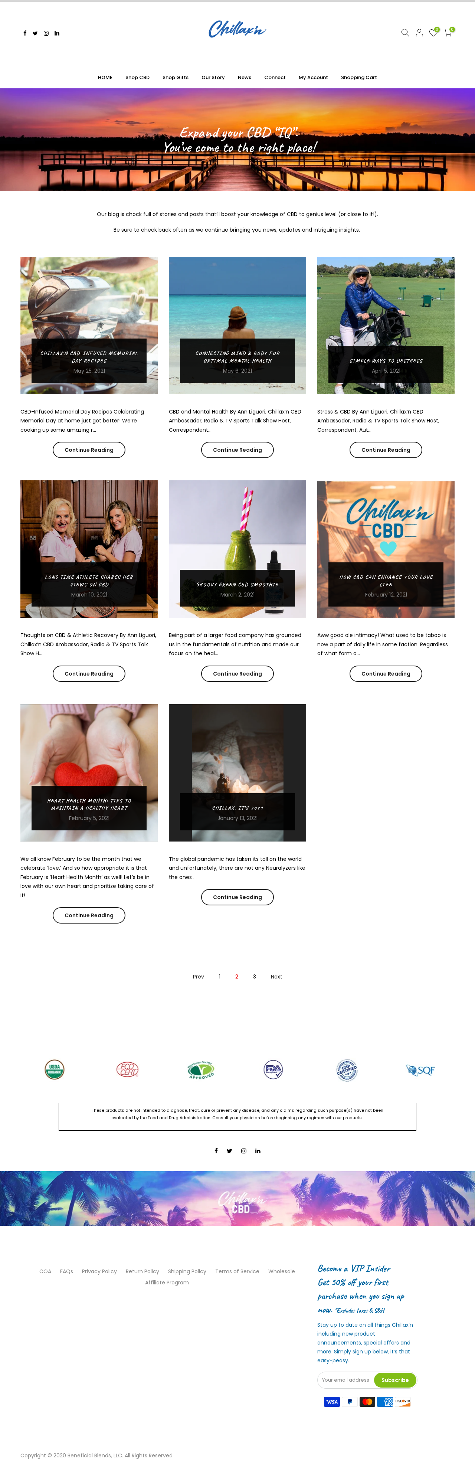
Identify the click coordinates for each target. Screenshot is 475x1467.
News (244, 77)
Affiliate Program (167, 1282)
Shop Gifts (176, 77)
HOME (105, 77)
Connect (275, 77)
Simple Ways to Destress (386, 360)
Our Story (213, 77)
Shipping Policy (187, 1271)
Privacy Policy (99, 1271)
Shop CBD (137, 77)
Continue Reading (89, 450)
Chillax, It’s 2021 (237, 808)
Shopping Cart (359, 77)
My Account (313, 77)
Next (276, 976)
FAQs (66, 1271)
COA (45, 1271)
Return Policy (142, 1271)
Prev (198, 976)
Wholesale (281, 1271)
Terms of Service (237, 1271)
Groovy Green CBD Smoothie (237, 584)
